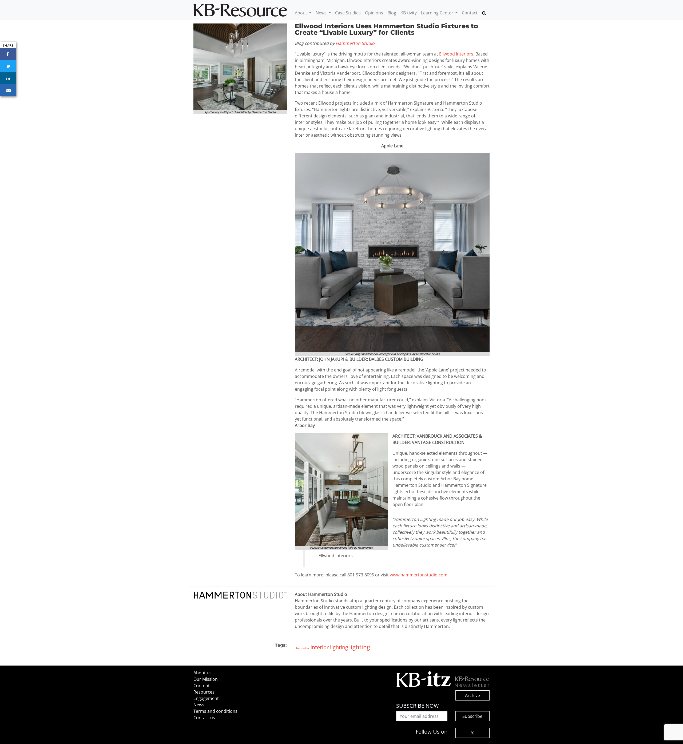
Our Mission (205, 679)
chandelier (302, 648)
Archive (472, 695)
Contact (470, 13)
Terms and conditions (215, 711)
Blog (391, 13)
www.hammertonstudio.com (418, 575)
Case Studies (348, 13)
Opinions (374, 13)
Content (201, 685)
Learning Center (437, 13)
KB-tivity (408, 13)
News (322, 13)
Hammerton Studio (355, 43)
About (301, 13)
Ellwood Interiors (456, 54)
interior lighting (329, 647)
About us (202, 673)
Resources (204, 692)
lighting (359, 647)
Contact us (204, 718)
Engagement (206, 698)
